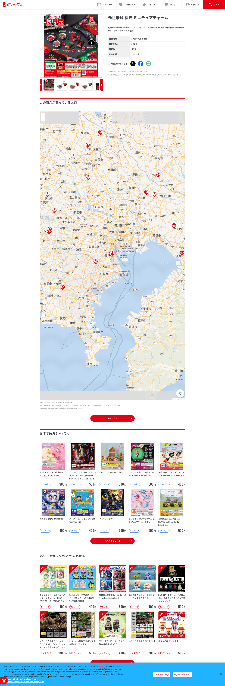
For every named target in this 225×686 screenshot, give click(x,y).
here (101, 666)
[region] (112, 674)
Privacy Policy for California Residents (21, 679)
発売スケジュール (112, 540)
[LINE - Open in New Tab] (148, 63)
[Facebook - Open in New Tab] (140, 63)
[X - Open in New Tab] (133, 63)
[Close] (221, 674)
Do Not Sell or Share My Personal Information (24, 681)
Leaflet (174, 399)
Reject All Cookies (182, 674)
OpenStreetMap (181, 399)
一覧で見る (112, 418)
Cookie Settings (161, 674)
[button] (41, 85)
